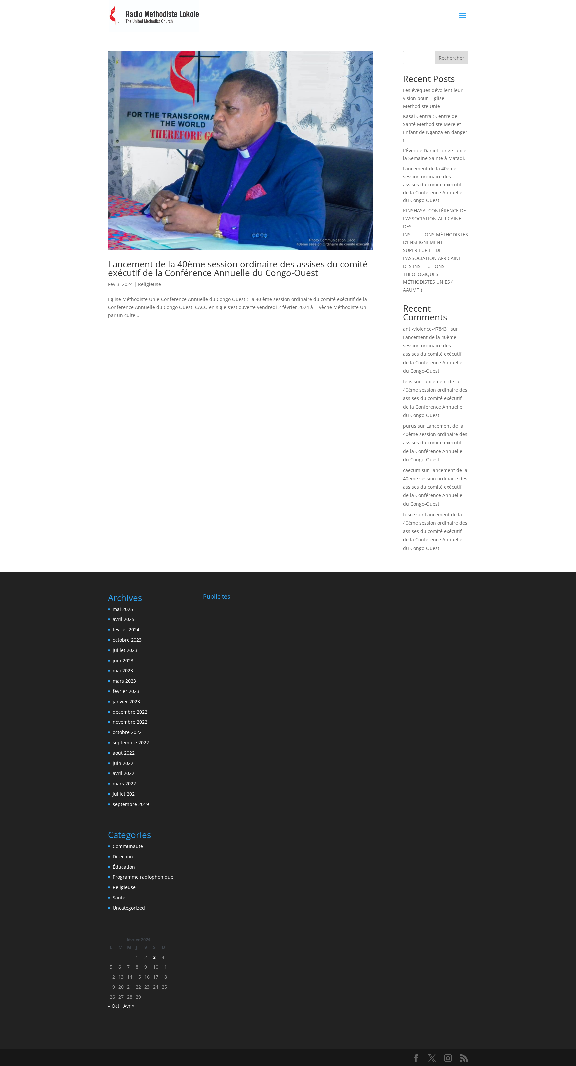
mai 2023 (123, 670)
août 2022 (124, 753)
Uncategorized (129, 908)
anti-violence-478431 (426, 329)
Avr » (128, 1006)
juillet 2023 (125, 650)
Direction (123, 856)
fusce (409, 514)
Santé (119, 897)
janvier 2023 (126, 701)
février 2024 (126, 629)
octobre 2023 (127, 640)
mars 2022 (124, 783)
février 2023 (126, 691)
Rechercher (451, 58)
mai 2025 (123, 609)
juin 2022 (123, 763)
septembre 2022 (131, 742)
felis (407, 381)
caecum (411, 470)
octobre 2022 (127, 732)
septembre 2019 (131, 804)
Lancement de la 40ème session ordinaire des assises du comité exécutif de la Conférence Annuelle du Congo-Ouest (238, 268)
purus (409, 426)
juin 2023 (123, 660)
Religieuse (149, 284)
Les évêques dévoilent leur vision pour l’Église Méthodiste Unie (433, 98)
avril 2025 (123, 619)
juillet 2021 (125, 794)
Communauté (128, 846)
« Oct (113, 1006)
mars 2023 (124, 681)
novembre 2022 (130, 722)
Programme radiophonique (143, 877)
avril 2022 (123, 773)
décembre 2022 (130, 712)
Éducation (124, 867)
